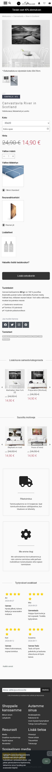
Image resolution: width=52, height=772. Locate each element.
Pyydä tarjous (7, 741)
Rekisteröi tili (33, 718)
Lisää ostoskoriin (26, 275)
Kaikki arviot (8, 666)
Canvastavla (18, 16)
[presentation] (2, 387)
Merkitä (45, 690)
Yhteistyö (32, 735)
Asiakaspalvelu (34, 715)
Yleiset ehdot (33, 738)
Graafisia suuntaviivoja (11, 738)
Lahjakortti (6, 718)
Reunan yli (10, 225)
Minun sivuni (7, 715)
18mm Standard (12, 190)
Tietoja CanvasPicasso (37, 724)
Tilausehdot (33, 741)
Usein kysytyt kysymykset (38, 721)
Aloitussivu (6, 16)
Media (4, 735)
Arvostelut (6, 744)
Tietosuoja (32, 744)
